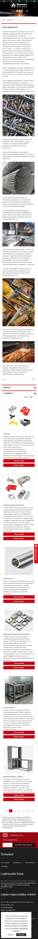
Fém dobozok (17, 862)
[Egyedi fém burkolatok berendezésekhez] (19, 621)
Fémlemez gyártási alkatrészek (13, 505)
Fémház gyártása (9, 707)
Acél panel (6, 434)
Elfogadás (21, 934)
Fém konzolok (5, 862)
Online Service (36, 554)
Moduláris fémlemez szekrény (13, 776)
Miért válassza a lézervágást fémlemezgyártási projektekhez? (18, 881)
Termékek (9, 20)
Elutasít (10, 934)
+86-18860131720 (10, 910)
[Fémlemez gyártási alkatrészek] (19, 488)
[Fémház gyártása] (19, 690)
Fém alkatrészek (17, 20)
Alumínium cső (8, 578)
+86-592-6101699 (8, 907)
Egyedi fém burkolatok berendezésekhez (16, 634)
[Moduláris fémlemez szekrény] (19, 759)
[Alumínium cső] (19, 561)
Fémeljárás (4, 866)
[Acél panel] (19, 416)
